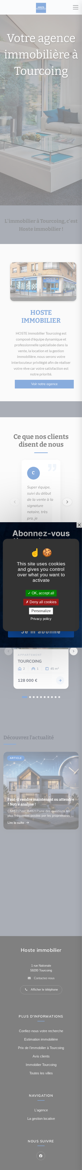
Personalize (41, 611)
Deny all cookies (42, 602)
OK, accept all (42, 593)
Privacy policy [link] (41, 619)
